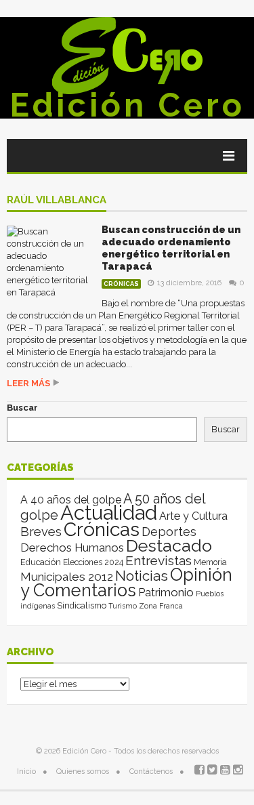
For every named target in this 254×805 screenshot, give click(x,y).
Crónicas (121, 284)
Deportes (169, 531)
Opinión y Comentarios (126, 582)
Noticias (141, 575)
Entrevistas (158, 561)
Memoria (210, 562)
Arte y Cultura (193, 516)
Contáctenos (151, 771)
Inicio (26, 771)
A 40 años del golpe (70, 499)
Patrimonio (166, 592)
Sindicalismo (81, 605)
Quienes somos (82, 771)
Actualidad (108, 512)
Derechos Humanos (72, 547)
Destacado (169, 545)
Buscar (22, 408)
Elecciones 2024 (93, 562)
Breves (41, 531)
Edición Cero (127, 105)
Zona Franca (161, 606)
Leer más (28, 383)
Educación (40, 562)
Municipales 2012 (66, 576)
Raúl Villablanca (56, 200)
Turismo (122, 606)
